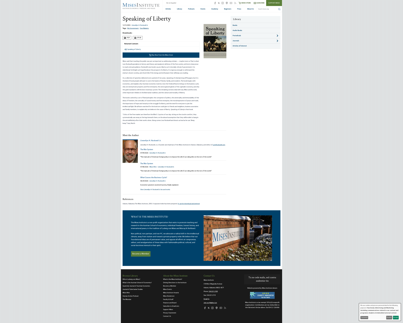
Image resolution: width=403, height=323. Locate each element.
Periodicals (237, 36)
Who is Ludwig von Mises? (131, 279)
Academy (214, 9)
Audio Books (237, 30)
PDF (127, 38)
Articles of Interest (240, 46)
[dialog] (380, 312)
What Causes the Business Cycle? (153, 178)
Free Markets (144, 28)
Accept (395, 317)
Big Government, (133, 28)
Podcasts (191, 9)
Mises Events (167, 289)
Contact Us (167, 316)
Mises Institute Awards (171, 293)
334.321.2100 (213, 291)
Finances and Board (169, 303)
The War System (146, 150)
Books (235, 25)
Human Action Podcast (131, 296)
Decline (389, 317)
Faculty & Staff (168, 299)
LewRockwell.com (219, 145)
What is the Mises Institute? (172, 279)
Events (203, 9)
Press (239, 9)
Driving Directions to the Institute (174, 283)
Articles (168, 9)
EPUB (137, 38)
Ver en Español (171, 3)
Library (179, 9)
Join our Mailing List (210, 303)
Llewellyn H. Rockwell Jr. (140, 25)
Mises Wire (153, 167)
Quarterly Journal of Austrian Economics (136, 286)
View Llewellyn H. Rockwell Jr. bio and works (155, 189)
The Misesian (127, 299)
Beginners (227, 9)
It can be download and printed (189, 204)
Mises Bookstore (168, 296)
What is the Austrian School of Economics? (137, 283)
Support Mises (274, 3)
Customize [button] (364, 317)
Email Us (206, 299)
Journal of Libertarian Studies (133, 289)
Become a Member (140, 254)
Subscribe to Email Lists (171, 306)
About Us (250, 9)
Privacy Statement (169, 313)
